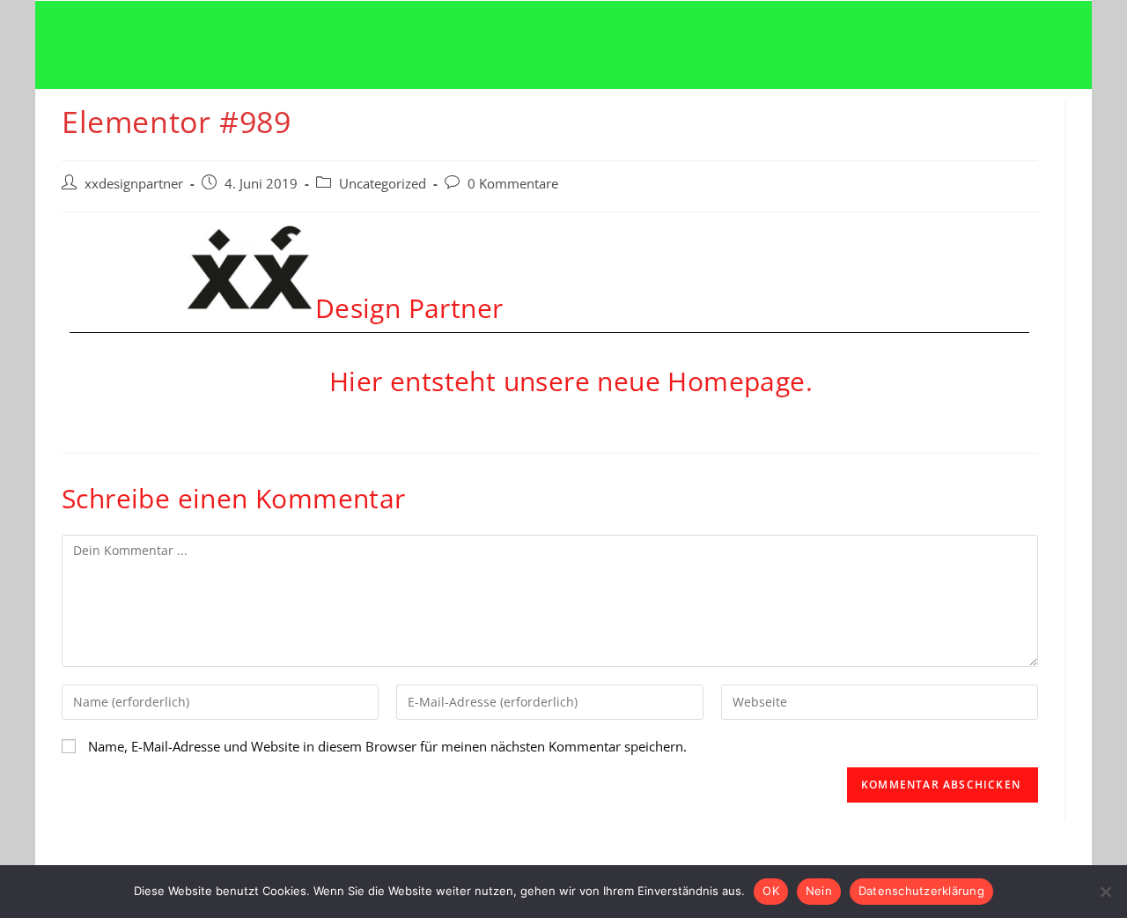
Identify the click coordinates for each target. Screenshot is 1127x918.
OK (770, 891)
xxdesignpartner (134, 183)
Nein (819, 891)
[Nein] (1105, 891)
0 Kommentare (513, 183)
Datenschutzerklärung (921, 891)
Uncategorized (382, 183)
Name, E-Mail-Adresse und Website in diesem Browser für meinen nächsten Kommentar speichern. (387, 746)
